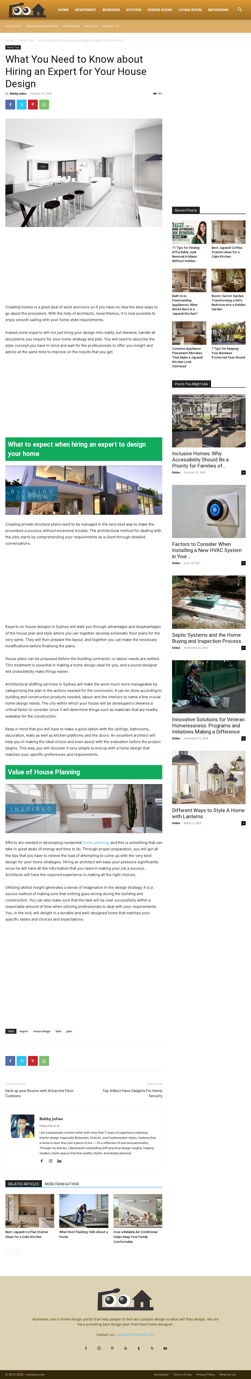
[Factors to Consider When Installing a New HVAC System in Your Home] (209, 511)
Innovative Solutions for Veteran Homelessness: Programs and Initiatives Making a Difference (208, 726)
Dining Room (160, 9)
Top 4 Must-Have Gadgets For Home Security (132, 1093)
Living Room (190, 9)
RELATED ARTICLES (23, 1184)
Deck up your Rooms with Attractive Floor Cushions (39, 1093)
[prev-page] (8, 1251)
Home (63, 9)
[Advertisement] (83, 267)
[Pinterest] (33, 104)
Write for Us (227, 1374)
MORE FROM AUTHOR (62, 1184)
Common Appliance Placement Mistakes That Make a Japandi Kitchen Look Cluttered (187, 357)
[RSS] (125, 1349)
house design (41, 1031)
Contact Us (110, 26)
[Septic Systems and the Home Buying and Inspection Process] (209, 602)
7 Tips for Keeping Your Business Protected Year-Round (228, 353)
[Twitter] (21, 104)
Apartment (85, 9)
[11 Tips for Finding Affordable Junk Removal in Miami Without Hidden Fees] (189, 232)
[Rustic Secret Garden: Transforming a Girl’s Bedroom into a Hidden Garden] (229, 280)
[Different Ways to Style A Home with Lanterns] (209, 777)
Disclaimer (161, 1374)
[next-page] (16, 1251)
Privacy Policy (205, 1374)
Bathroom (218, 9)
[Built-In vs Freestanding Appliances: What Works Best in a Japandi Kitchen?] (189, 280)
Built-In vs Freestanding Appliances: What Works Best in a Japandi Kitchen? (185, 304)
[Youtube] (165, 1349)
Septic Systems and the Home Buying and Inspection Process (206, 638)
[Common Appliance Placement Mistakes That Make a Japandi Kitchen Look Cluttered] (189, 333)
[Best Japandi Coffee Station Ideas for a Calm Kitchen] (29, 1211)
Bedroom (111, 9)
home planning (96, 842)
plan (69, 1031)
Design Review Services (42, 26)
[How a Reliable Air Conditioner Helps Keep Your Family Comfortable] (137, 1211)
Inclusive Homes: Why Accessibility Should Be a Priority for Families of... (200, 460)
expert (24, 1031)
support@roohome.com (135, 1334)
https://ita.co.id (49, 1125)
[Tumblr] (139, 1349)
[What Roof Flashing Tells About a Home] (83, 1211)
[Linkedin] (61, 1161)
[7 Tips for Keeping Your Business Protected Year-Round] (229, 333)
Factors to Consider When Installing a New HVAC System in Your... (207, 550)
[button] (240, 10)
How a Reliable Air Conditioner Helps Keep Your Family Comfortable (135, 1237)
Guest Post (13, 26)
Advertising (71, 26)
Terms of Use (182, 1374)
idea (58, 1031)
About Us (91, 26)
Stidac (176, 472)
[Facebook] (10, 104)
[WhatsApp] (44, 104)
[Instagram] (52, 1161)
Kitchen (133, 9)
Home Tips (25, 40)
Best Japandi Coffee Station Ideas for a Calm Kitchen (227, 252)
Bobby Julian (18, 93)
